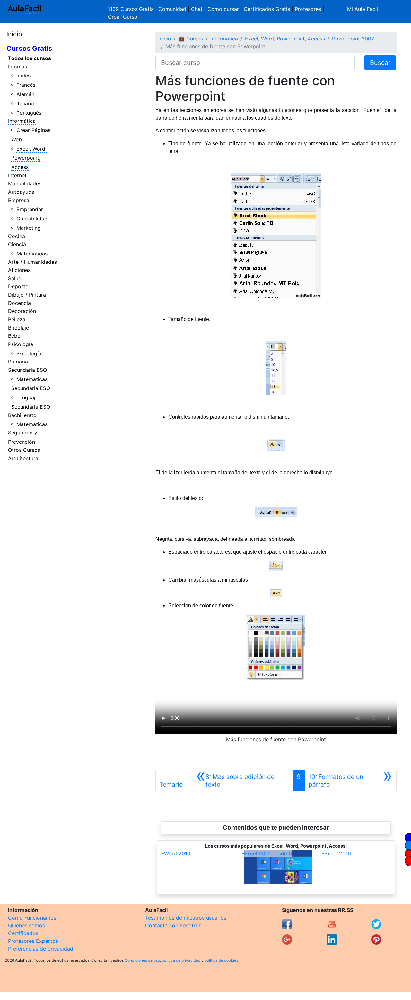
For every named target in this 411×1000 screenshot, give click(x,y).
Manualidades (24, 183)
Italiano (25, 103)
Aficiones (19, 270)
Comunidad (172, 9)
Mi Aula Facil (362, 9)
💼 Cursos (190, 38)
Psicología (20, 344)
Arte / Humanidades (32, 262)
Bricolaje (18, 328)
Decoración (22, 311)
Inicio (14, 34)
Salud (15, 278)
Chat (197, 9)
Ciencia (17, 244)
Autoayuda (21, 192)
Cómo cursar (223, 9)
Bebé (14, 336)
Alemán (25, 94)
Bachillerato (22, 415)
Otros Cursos (24, 450)
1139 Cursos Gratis (131, 9)
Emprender (29, 209)
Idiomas (17, 66)
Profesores (308, 9)
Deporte (18, 286)
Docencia (19, 303)
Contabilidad (32, 218)
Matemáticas (32, 253)
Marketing (28, 228)
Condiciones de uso (142, 960)
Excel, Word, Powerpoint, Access (29, 158)
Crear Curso (122, 16)
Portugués (28, 113)
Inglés (23, 75)
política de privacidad (181, 960)
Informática (22, 121)
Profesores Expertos (33, 941)
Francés (25, 85)
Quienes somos (26, 925)
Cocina (16, 236)
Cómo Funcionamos (32, 918)
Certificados (23, 933)
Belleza (16, 319)
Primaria (18, 361)
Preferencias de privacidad (40, 948)
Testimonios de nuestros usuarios (185, 918)
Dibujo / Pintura (27, 294)
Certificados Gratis (267, 9)
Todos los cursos (29, 58)
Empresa (18, 200)
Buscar (380, 63)
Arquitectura (23, 458)
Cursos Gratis (29, 48)
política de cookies (221, 960)
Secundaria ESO (27, 370)
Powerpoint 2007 (353, 38)
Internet (17, 175)
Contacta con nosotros (173, 925)
